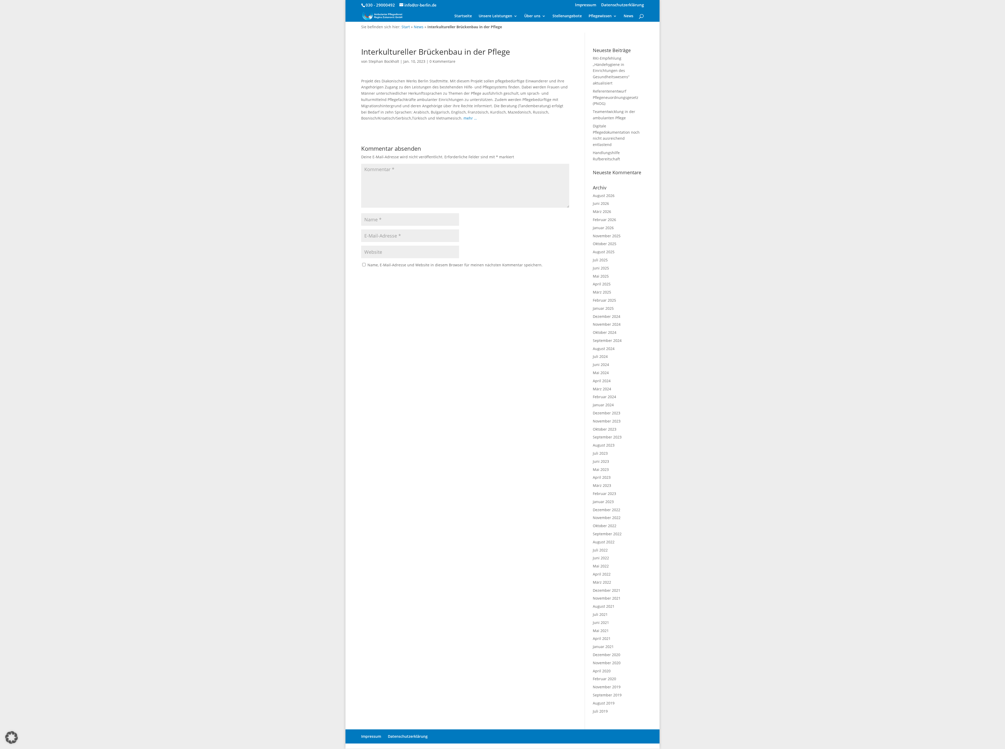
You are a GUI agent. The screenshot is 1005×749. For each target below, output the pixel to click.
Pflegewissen (600, 16)
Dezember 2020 (606, 654)
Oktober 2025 (604, 243)
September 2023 (607, 437)
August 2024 (604, 348)
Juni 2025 (601, 268)
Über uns (532, 16)
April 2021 (602, 638)
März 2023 (602, 485)
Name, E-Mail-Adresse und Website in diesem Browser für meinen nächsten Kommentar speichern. (455, 264)
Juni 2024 (601, 364)
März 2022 (602, 582)
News (628, 16)
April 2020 (602, 670)
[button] (11, 737)
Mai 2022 (601, 566)
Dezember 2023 (606, 412)
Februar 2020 (604, 678)
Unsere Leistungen (495, 16)
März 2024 (602, 388)
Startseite (463, 16)
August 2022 (604, 541)
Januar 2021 (603, 646)
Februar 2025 (604, 300)
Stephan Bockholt (383, 61)
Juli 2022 (600, 550)
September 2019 (607, 694)
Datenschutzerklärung (622, 5)
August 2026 (604, 195)
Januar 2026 (603, 227)
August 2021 (604, 606)
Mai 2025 (601, 276)
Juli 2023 (600, 453)
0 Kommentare (442, 61)
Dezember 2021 (606, 590)
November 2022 (607, 517)
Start (405, 26)
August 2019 (604, 703)
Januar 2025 (603, 308)
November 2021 (607, 598)
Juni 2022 (601, 557)
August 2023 (604, 445)
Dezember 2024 (606, 316)
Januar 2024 (603, 404)
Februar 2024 (604, 396)
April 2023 (602, 477)
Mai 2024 (601, 372)
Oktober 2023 (604, 429)
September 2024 (607, 340)
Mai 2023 (601, 469)
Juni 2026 (601, 203)
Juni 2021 (601, 622)
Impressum (585, 5)
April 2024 (602, 380)
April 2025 (602, 283)
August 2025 (604, 251)
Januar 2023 (603, 501)
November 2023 (607, 421)
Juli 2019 (600, 711)
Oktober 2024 (604, 332)
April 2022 (602, 574)
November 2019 (607, 686)
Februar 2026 (604, 219)
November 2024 (607, 324)
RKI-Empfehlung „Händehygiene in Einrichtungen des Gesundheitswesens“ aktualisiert (611, 71)
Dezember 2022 (606, 509)
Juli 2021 (600, 614)
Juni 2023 (601, 461)
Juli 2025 (600, 259)
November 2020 (607, 662)
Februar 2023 (604, 493)
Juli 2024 (600, 356)
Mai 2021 (601, 630)
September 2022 (607, 533)
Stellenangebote (567, 16)
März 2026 (602, 211)
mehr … (470, 118)
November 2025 (607, 235)
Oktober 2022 (604, 525)
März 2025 (602, 292)
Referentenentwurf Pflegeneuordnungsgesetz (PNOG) (615, 97)
